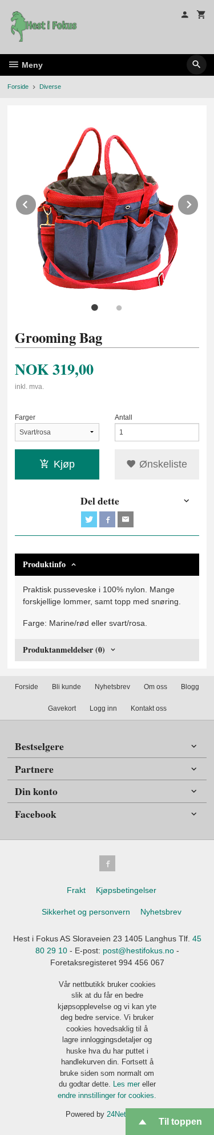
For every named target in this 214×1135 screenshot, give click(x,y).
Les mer (127, 1084)
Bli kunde (66, 687)
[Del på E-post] (126, 519)
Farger (25, 417)
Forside (18, 86)
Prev (36, 202)
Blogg (190, 687)
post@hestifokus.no (138, 950)
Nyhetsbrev (112, 687)
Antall (123, 417)
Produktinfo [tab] (44, 564)
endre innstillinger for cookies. (107, 1095)
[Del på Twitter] (89, 519)
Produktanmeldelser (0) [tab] (64, 649)
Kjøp (64, 464)
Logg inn (103, 708)
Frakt (76, 890)
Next (198, 202)
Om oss (155, 687)
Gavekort (62, 708)
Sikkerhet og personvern (86, 911)
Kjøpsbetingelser (126, 890)
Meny (31, 64)
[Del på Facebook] (107, 519)
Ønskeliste (161, 464)
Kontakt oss (149, 708)
